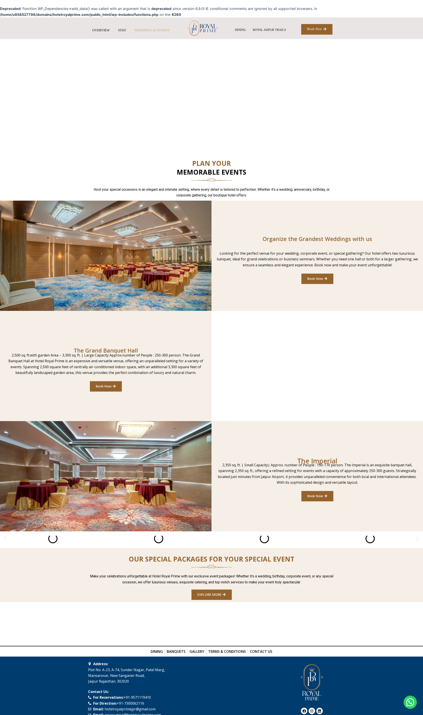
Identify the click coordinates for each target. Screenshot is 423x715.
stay (122, 30)
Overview (101, 30)
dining (240, 30)
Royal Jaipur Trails (269, 30)
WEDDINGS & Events (152, 30)
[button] (5, 539)
